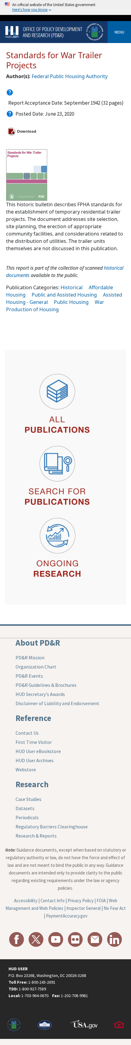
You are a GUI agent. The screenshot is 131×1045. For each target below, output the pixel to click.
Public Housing (71, 302)
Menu (119, 32)
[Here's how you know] (65, 7)
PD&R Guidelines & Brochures (46, 685)
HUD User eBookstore (38, 751)
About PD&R (38, 642)
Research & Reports (36, 836)
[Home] (55, 31)
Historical (72, 287)
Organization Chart (36, 667)
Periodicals (27, 817)
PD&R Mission (30, 657)
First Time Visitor (34, 742)
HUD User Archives (35, 760)
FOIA (101, 900)
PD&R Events (29, 676)
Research (32, 784)
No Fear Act (115, 908)
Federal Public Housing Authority (70, 76)
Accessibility (25, 900)
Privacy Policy (81, 900)
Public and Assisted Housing (64, 294)
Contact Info (53, 900)
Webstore (26, 769)
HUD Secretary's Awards (40, 694)
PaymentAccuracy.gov (66, 916)
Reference (33, 718)
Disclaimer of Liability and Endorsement (57, 703)
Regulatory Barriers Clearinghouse (52, 826)
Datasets (25, 808)
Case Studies (28, 799)
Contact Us (27, 733)
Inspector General (83, 908)
